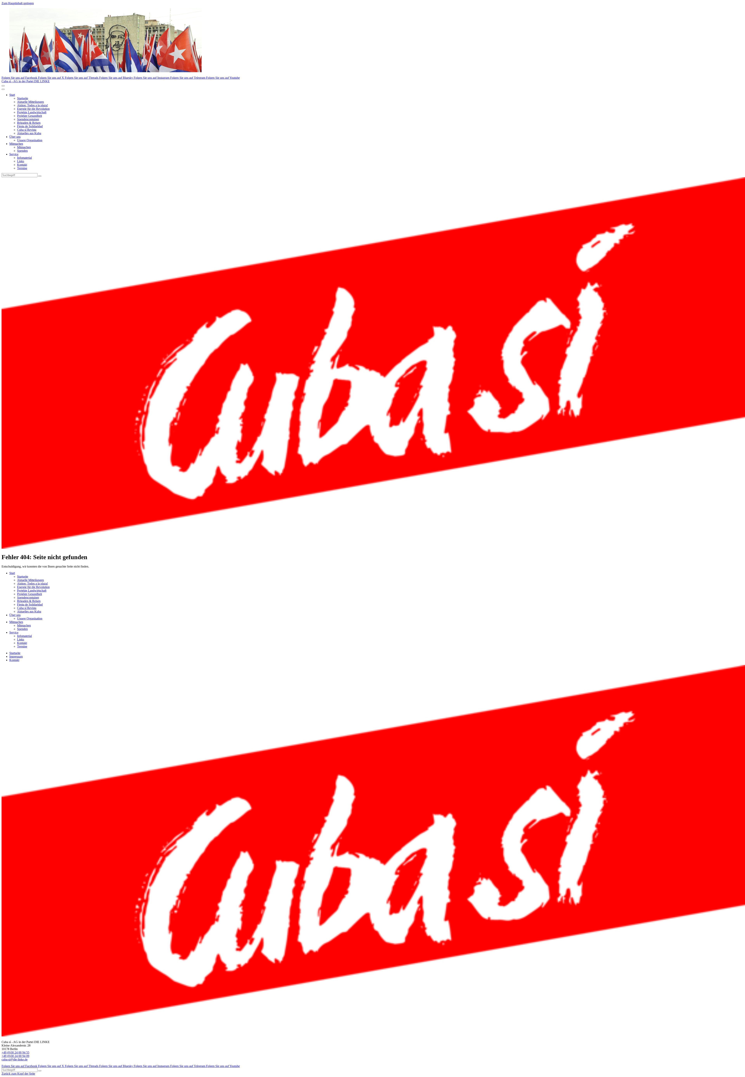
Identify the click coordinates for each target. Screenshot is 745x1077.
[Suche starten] (39, 176)
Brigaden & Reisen (29, 122)
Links (20, 161)
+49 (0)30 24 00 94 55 (15, 1052)
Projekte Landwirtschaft (31, 112)
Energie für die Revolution (33, 108)
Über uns (15, 136)
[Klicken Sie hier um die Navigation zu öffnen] (3, 89)
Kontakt (22, 164)
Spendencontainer (28, 119)
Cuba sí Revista (26, 129)
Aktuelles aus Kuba (29, 133)
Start (12, 94)
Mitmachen (16, 143)
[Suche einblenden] (3, 85)
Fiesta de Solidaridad (30, 126)
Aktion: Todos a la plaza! (32, 105)
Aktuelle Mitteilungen (30, 101)
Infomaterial (24, 157)
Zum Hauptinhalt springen (18, 3)
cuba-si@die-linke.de (15, 1059)
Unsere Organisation (29, 140)
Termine (22, 168)
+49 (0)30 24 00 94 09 (15, 1056)
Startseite (22, 98)
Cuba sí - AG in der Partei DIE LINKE (26, 81)
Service (13, 154)
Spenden (22, 150)
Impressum (16, 656)
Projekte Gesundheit (29, 115)
